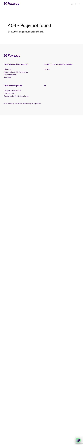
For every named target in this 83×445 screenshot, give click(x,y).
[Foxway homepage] (11, 3)
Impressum (37, 103)
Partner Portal (9, 93)
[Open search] (72, 3)
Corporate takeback (12, 90)
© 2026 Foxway (9, 103)
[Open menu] (77, 3)
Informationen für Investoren (16, 72)
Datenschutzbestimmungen (24, 103)
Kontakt (7, 77)
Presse (46, 69)
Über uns (7, 69)
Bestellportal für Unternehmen (16, 96)
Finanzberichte (10, 75)
